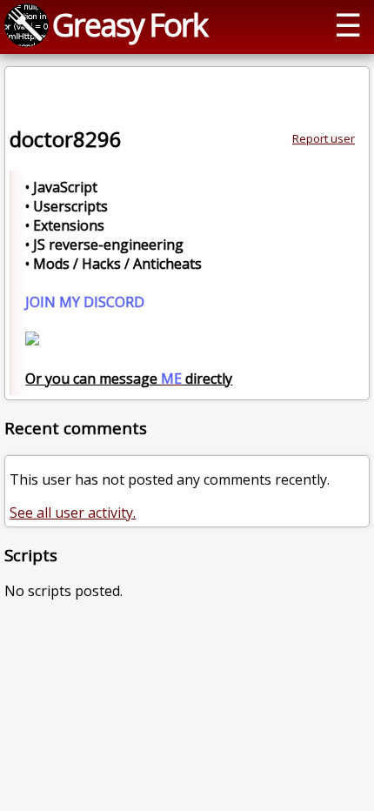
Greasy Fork (129, 24)
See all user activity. (73, 512)
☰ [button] (348, 24)
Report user (323, 138)
